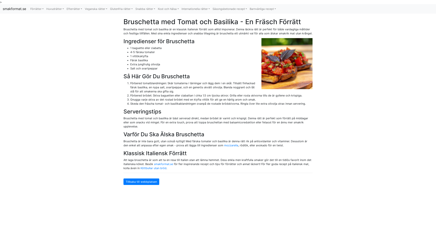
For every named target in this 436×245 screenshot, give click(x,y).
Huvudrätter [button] (54, 9)
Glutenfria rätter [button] (120, 9)
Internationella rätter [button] (195, 9)
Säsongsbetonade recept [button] (229, 9)
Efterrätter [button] (73, 9)
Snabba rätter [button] (144, 9)
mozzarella (231, 145)
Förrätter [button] (36, 9)
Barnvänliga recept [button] (262, 9)
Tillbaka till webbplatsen (141, 181)
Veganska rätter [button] (95, 9)
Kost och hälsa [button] (167, 9)
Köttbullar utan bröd (153, 168)
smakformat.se (14, 9)
